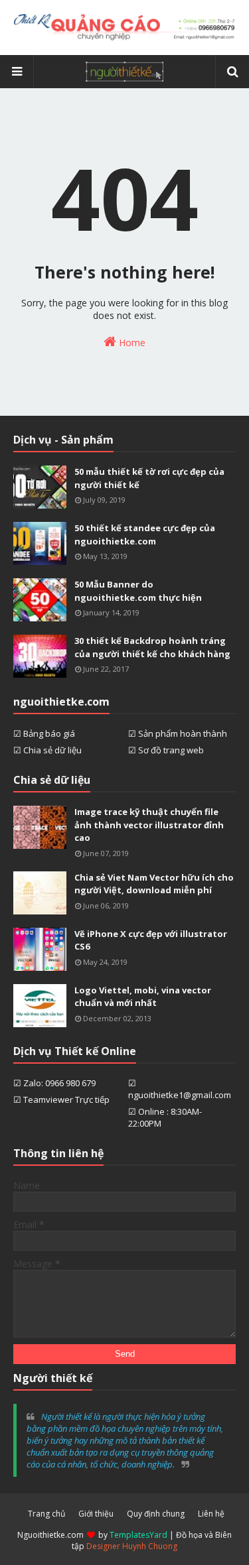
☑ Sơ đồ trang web (166, 750)
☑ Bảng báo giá (44, 733)
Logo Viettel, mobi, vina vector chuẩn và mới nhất (142, 996)
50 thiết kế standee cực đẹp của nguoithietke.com (144, 534)
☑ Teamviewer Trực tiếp (61, 1099)
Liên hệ (211, 1513)
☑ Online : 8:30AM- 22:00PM (165, 1117)
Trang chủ (46, 1513)
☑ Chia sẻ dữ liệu (47, 750)
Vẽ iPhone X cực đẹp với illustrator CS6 (150, 940)
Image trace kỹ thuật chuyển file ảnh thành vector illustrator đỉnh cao (149, 825)
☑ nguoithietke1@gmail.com (179, 1089)
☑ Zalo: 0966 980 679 (54, 1083)
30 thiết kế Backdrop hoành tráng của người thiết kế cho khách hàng (152, 647)
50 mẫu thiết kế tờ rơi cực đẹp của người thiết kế (149, 478)
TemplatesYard (138, 1534)
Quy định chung (156, 1513)
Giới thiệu (96, 1513)
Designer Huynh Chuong (131, 1546)
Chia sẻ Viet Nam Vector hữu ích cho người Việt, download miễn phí (154, 884)
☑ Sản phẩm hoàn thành (177, 733)
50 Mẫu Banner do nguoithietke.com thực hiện (138, 590)
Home (130, 342)
